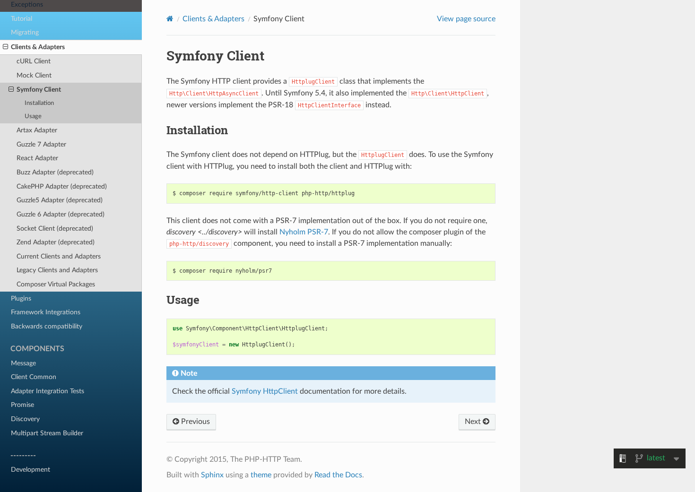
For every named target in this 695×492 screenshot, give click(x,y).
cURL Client (34, 61)
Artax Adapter (37, 130)
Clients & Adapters (38, 47)
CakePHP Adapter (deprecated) (62, 186)
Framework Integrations (45, 312)
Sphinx (212, 475)
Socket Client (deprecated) (55, 228)
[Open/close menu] (5, 47)
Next (474, 421)
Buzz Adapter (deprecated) (55, 172)
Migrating (25, 32)
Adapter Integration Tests (47, 391)
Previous (194, 421)
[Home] (170, 19)
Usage (33, 116)
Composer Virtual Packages (56, 284)
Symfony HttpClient (265, 391)
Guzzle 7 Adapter (41, 144)
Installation (39, 103)
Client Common (33, 376)
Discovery (25, 419)
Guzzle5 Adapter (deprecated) (60, 200)
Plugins (21, 298)
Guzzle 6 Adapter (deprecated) (60, 214)
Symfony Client (39, 89)
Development (30, 469)
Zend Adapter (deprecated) (56, 242)
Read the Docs (338, 475)
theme (261, 475)
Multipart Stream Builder (47, 433)
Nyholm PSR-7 (303, 232)
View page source (466, 19)
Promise (22, 404)
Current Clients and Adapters (59, 256)
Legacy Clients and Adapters (57, 270)
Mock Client (34, 75)
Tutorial (21, 18)
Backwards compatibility (46, 326)
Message (23, 363)
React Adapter (37, 158)
